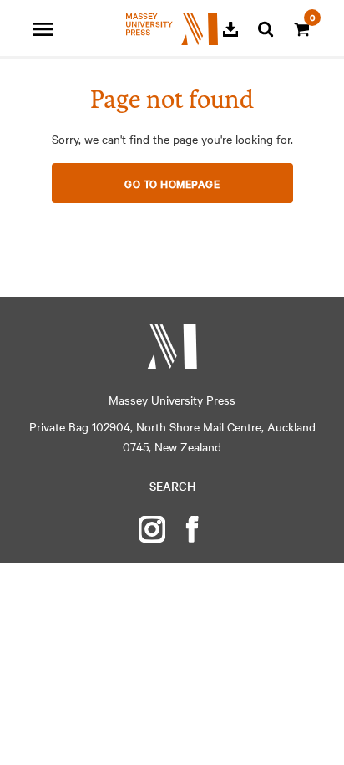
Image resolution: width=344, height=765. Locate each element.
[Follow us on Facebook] (192, 529)
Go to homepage (172, 183)
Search (172, 485)
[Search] (265, 29)
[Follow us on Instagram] (152, 529)
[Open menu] (43, 29)
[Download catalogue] (230, 29)
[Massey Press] (172, 347)
